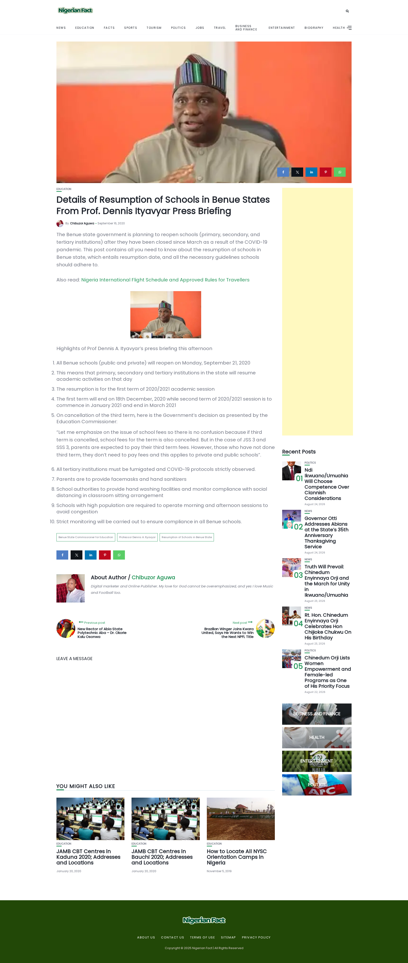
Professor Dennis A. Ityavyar (137, 537)
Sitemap (228, 937)
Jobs (200, 28)
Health (339, 28)
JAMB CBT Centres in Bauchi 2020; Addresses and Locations (162, 857)
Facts (109, 28)
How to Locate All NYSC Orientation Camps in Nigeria (237, 857)
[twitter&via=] (297, 172)
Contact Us (172, 937)
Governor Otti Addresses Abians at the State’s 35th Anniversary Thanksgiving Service (326, 532)
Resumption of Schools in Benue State (187, 537)
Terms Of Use (202, 937)
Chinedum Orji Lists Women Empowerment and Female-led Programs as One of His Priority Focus (328, 671)
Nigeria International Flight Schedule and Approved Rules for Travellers (165, 279)
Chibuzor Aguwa (82, 223)
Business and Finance (246, 27)
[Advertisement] (317, 311)
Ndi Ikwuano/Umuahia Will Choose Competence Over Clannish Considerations (327, 484)
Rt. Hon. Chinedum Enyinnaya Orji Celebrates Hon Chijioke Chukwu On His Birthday (328, 626)
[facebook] (283, 172)
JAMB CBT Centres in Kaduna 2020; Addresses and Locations (88, 857)
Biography (314, 28)
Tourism (154, 28)
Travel (220, 28)
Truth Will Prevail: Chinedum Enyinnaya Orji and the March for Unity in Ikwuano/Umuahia (327, 580)
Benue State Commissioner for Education (86, 537)
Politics (178, 28)
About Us (146, 937)
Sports (130, 28)
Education (84, 28)
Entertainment (282, 28)
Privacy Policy (256, 937)
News (61, 28)
